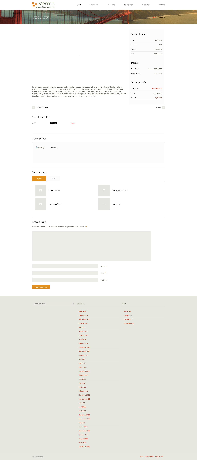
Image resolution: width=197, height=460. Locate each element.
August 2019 (83, 439)
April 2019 (82, 443)
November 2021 (84, 399)
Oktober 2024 (83, 335)
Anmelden (127, 311)
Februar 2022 (83, 391)
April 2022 (82, 387)
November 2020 (84, 419)
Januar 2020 (83, 427)
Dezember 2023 (84, 347)
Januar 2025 (83, 331)
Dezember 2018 (84, 447)
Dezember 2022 (84, 371)
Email (103, 273)
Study (158, 107)
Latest (53, 179)
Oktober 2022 (83, 375)
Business (155, 88)
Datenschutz (149, 456)
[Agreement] (104, 204)
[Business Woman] (40, 204)
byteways (158, 98)
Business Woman (55, 204)
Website (104, 280)
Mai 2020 (82, 423)
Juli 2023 (82, 359)
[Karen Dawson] (40, 190)
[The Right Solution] (104, 190)
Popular (39, 179)
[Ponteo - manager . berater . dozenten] (43, 5)
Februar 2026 (83, 315)
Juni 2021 (82, 407)
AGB (141, 456)
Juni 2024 (82, 339)
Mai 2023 (82, 363)
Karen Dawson (42, 107)
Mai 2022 (82, 383)
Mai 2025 (82, 327)
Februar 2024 (83, 343)
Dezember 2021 (84, 395)
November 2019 (84, 431)
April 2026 (82, 311)
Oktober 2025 (83, 323)
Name (104, 266)
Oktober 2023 (83, 355)
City (160, 88)
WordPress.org (129, 323)
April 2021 (82, 411)
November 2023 (84, 351)
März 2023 (82, 367)
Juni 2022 (82, 379)
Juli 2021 (82, 403)
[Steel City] (79, 56)
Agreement (116, 204)
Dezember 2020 (84, 415)
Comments (129, 319)
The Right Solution (120, 190)
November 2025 (84, 319)
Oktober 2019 (83, 435)
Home (155, 17)
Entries (128, 315)
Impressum (159, 456)
